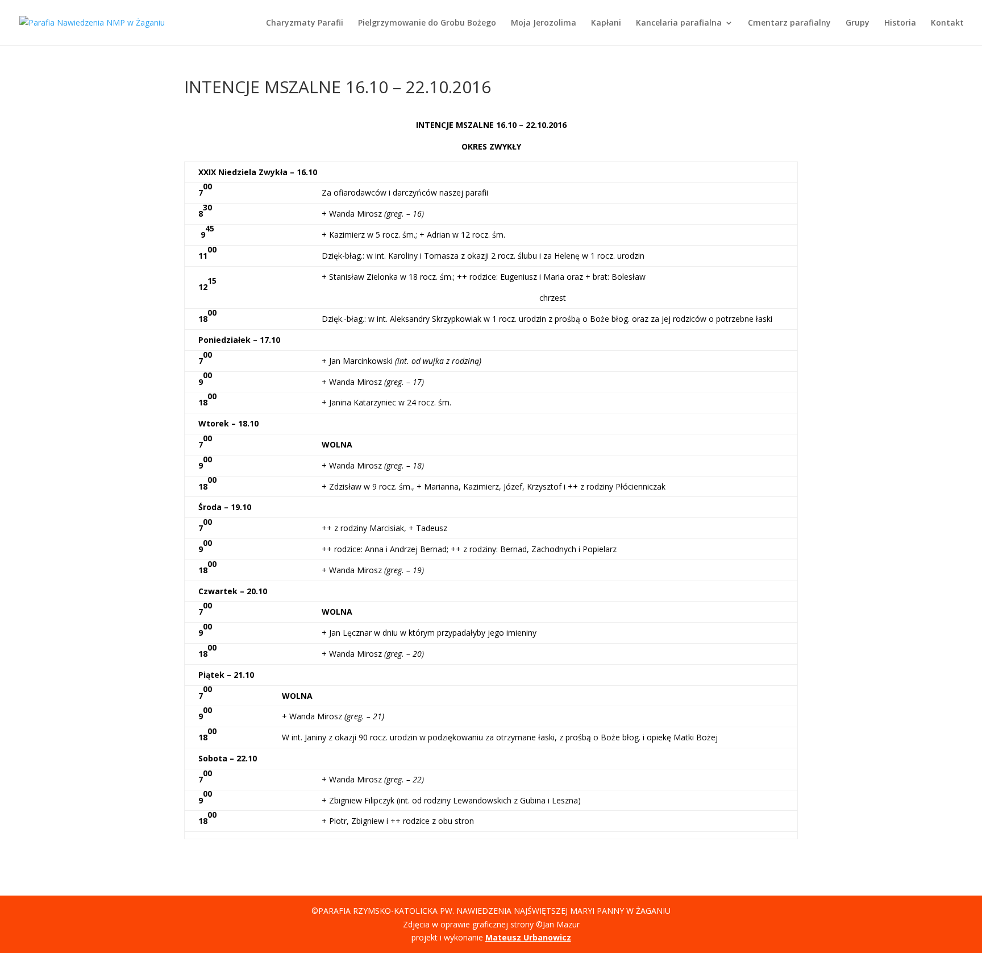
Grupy (857, 23)
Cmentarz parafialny (789, 23)
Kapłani (606, 23)
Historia (900, 23)
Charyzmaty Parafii (304, 23)
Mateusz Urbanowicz (528, 937)
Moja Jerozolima (543, 23)
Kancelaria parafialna (679, 23)
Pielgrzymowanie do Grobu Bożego (427, 23)
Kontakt (947, 23)
